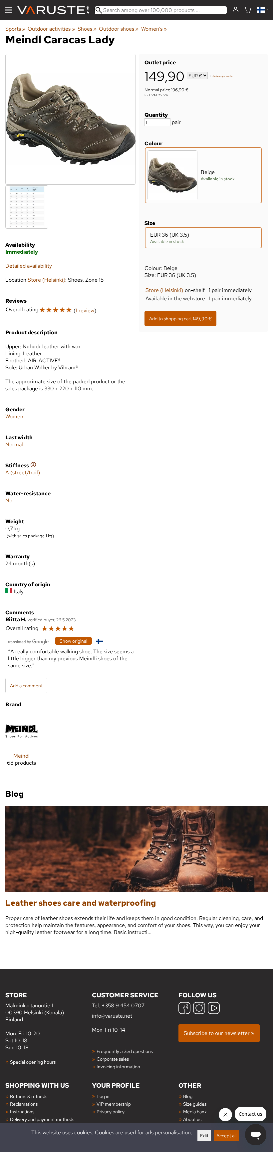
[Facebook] (184, 1009)
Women (14, 416)
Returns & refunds (28, 1096)
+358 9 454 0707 (123, 1005)
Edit (204, 1135)
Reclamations (24, 1104)
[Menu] (8, 10)
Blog (187, 1096)
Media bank (195, 1111)
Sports (15, 28)
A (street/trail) (22, 472)
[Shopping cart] (247, 10)
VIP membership (114, 1104)
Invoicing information (118, 1066)
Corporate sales (113, 1059)
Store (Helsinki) (164, 290)
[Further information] (33, 465)
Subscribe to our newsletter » (219, 1033)
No (8, 500)
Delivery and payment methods (42, 1119)
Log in (103, 1096)
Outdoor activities (51, 28)
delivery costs (222, 76)
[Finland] (262, 10)
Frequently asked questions (125, 1051)
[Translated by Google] (28, 641)
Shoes (87, 28)
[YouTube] (214, 1009)
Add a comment (26, 685)
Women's (154, 28)
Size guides (194, 1104)
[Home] (56, 10)
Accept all (226, 1135)
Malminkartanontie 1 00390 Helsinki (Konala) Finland (34, 1007)
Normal (14, 444)
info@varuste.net (112, 1015)
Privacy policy (111, 1111)
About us (192, 1119)
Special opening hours (33, 1062)
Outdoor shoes (118, 28)
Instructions (22, 1111)
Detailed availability (28, 265)
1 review (85, 310)
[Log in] (235, 10)
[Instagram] (199, 1009)
